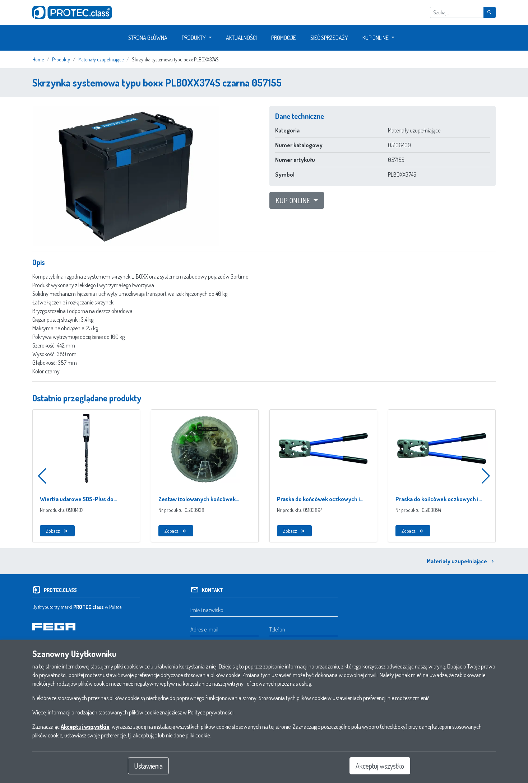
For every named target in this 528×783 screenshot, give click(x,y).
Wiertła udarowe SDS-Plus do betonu (77, 499)
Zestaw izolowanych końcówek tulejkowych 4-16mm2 (197, 499)
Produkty (194, 37)
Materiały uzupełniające (457, 561)
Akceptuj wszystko (380, 765)
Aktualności (241, 37)
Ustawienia (148, 765)
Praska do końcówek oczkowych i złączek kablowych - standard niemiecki (436, 499)
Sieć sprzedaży (329, 37)
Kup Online (375, 37)
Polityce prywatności (210, 712)
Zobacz (53, 531)
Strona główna (147, 37)
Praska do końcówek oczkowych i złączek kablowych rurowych (318, 499)
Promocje (283, 37)
